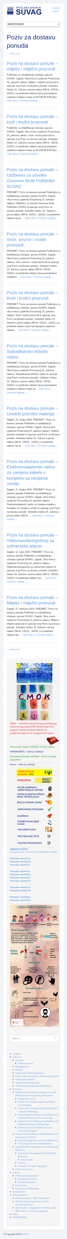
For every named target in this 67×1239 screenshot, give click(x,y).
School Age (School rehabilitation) (34, 1143)
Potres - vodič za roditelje (22, 764)
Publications (21, 1185)
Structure (17, 1089)
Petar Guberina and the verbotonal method (36, 1076)
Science (16, 1172)
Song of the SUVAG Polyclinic (29, 1072)
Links (15, 1214)
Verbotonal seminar (28, 1178)
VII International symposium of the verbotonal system (32, 1203)
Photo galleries (20, 1194)
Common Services (24, 1169)
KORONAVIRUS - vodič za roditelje (26, 751)
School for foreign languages (32, 1166)
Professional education (26, 1175)
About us (17, 1056)
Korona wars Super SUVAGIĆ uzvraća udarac (32, 746)
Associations (19, 1191)
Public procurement (25, 1079)
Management (22, 1066)
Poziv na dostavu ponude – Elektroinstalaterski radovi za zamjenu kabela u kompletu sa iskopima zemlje (32, 472)
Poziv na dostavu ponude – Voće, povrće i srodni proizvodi (32, 239)
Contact (16, 1053)
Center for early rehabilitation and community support (35, 1129)
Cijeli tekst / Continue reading (23, 100)
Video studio (27, 1159)
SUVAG (25, 1234)
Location (19, 1060)
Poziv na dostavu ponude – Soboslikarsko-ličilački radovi (32, 351)
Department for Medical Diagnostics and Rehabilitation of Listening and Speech (35, 1094)
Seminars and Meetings (27, 1188)
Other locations (25, 1063)
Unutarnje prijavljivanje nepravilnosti (33, 1085)
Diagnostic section (27, 1098)
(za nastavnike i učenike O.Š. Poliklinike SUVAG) (33, 850)
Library (21, 1162)
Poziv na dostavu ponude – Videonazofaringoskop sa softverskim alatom (32, 540)
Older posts (13, 53)
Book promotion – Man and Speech (32, 1198)
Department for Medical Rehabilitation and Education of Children (36, 1135)
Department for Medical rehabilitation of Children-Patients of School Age (38, 1123)
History (19, 1069)
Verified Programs (27, 1182)
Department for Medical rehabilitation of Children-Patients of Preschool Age (38, 1116)
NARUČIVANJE (20, 1217)
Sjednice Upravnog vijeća (27, 1082)
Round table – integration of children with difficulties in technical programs (35, 1209)
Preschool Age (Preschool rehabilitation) (38, 1140)
